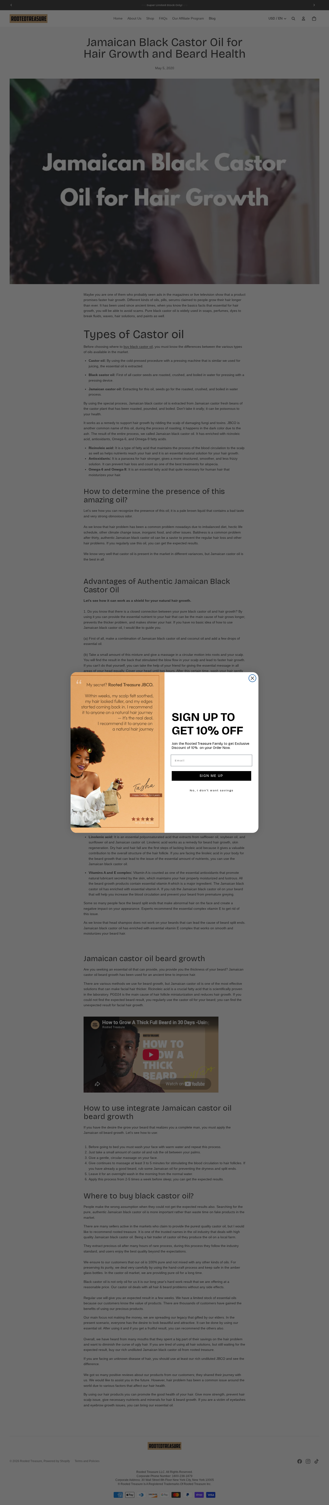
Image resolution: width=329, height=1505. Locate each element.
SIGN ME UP (211, 776)
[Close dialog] (252, 678)
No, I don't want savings (211, 790)
